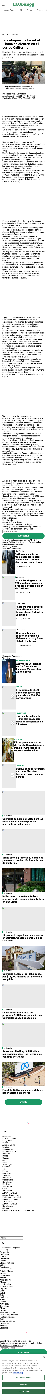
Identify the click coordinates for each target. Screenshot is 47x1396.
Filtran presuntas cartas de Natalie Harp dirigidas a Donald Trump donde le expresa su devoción (29, 746)
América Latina (8, 1145)
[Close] (44, 1357)
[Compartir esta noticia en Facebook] (11, 100)
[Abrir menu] (3, 5)
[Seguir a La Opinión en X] (11, 1120)
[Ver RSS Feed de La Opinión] (17, 1126)
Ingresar (16, 1248)
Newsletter (7, 1182)
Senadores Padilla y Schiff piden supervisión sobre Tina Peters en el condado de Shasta (22, 1054)
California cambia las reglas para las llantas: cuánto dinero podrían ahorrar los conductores (28, 558)
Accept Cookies (23, 1391)
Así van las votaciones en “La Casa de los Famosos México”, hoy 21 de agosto (28, 667)
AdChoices (7, 1201)
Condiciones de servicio (12, 544)
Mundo (5, 1143)
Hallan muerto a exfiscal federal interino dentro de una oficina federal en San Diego (29, 610)
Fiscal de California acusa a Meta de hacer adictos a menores (22, 1091)
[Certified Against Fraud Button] (11, 1212)
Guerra (13, 522)
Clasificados (7, 1180)
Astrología (6, 1173)
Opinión (19, 687)
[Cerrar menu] (2, 1233)
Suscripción (7, 1186)
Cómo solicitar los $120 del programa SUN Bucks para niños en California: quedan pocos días (22, 1015)
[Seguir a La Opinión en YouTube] (23, 1120)
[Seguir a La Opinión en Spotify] (11, 1126)
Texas (4, 1169)
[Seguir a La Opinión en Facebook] (5, 1120)
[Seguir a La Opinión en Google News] (35, 1120)
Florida (5, 1171)
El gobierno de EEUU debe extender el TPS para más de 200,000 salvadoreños (28, 694)
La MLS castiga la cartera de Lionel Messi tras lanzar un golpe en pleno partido (30, 772)
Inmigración (21, 713)
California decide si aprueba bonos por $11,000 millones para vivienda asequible (22, 976)
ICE (21, 10)
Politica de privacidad (11, 1197)
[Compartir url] (5, 113)
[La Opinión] (23, 5)
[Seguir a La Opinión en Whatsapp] (5, 1126)
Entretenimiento (23, 660)
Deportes (20, 765)
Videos (3, 1265)
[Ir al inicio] (23, 1110)
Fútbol (29, 10)
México (5, 1147)
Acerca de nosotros (10, 1195)
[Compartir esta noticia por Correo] (23, 100)
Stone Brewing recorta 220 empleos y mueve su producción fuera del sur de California (29, 584)
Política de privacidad (18, 542)
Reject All (23, 1384)
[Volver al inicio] (23, 1220)
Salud (4, 1160)
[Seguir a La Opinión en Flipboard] (40, 1120)
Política (18, 739)
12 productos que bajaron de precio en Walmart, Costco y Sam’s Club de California (29, 637)
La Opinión (6, 34)
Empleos (6, 1184)
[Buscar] (3, 1243)
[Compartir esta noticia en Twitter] (17, 100)
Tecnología (7, 1164)
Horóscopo (7, 1191)
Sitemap (5, 1208)
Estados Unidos (9, 1138)
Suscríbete (6, 1248)
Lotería (3, 1256)
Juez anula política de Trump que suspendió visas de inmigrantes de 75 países (29, 720)
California (15, 34)
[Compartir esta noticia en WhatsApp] (5, 100)
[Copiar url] (8, 107)
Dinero (5, 1156)
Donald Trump (9, 10)
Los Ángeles (7, 1149)
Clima (4, 1188)
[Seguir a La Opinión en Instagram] (17, 1120)
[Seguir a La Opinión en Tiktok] (29, 1120)
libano (19, 522)
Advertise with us (9, 1193)
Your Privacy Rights (23, 1377)
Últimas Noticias (7, 1263)
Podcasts (6, 1177)
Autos (4, 1162)
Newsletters (7, 1206)
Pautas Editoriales (10, 1199)
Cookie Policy (18, 1373)
